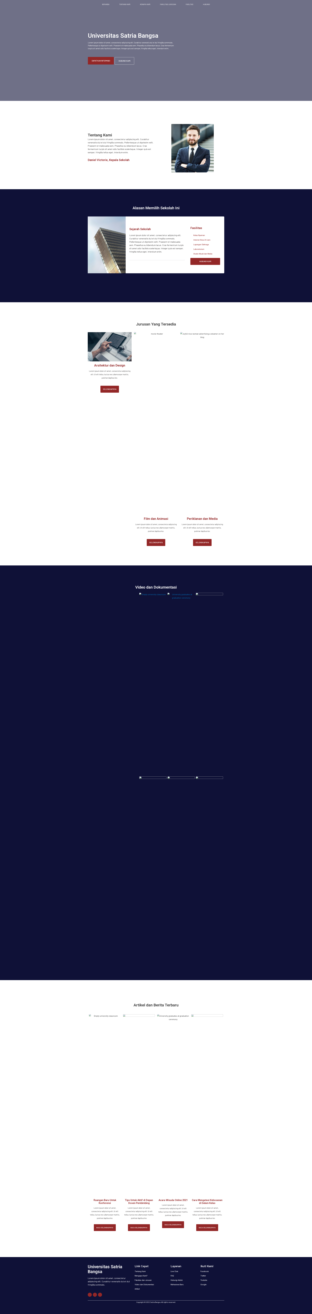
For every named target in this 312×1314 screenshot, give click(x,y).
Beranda (105, 4)
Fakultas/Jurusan (168, 4)
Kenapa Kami (145, 4)
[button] (101, 60)
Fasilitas (189, 4)
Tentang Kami (124, 4)
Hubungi (206, 4)
